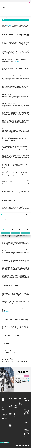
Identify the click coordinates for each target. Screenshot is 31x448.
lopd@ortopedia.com (7, 311)
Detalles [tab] (15, 216)
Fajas (9, 407)
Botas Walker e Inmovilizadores (11, 401)
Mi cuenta (20, 398)
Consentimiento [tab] (5, 216)
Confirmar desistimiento (4, 442)
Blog (14, 417)
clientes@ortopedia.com (13, 0)
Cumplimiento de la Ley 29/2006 (16, 412)
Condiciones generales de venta (16, 404)
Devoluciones (16, 400)
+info (28, 378)
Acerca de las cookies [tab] (26, 216)
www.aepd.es (5, 321)
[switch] (12, 229)
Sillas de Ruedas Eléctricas (10, 428)
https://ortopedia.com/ (9, 25)
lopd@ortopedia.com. (16, 61)
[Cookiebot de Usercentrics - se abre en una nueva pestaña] (26, 214)
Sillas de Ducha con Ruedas (10, 416)
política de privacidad (25, 380)
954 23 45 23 (4, 0)
